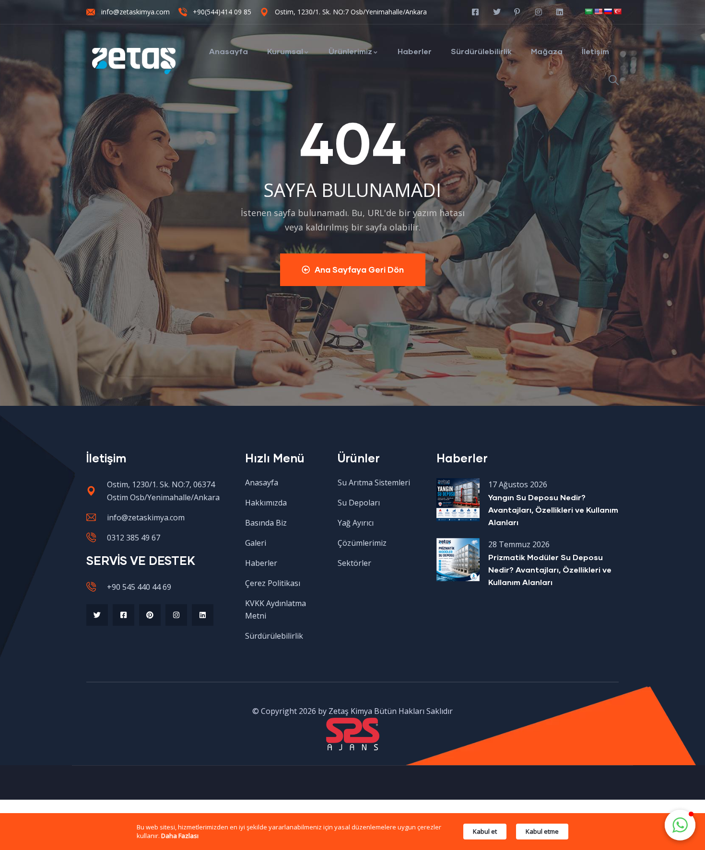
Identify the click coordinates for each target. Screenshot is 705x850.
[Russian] (607, 11)
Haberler (415, 51)
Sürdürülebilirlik (481, 51)
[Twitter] (97, 615)
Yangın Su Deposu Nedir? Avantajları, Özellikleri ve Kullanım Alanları (553, 510)
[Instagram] (176, 615)
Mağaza (547, 51)
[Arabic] (588, 11)
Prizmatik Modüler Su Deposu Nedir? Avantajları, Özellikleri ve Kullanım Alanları (549, 569)
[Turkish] (617, 11)
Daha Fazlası (180, 835)
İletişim (595, 51)
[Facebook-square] (123, 615)
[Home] (134, 61)
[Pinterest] (150, 615)
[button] (680, 825)
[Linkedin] (202, 615)
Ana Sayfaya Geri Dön (359, 269)
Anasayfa (228, 51)
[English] (598, 11)
